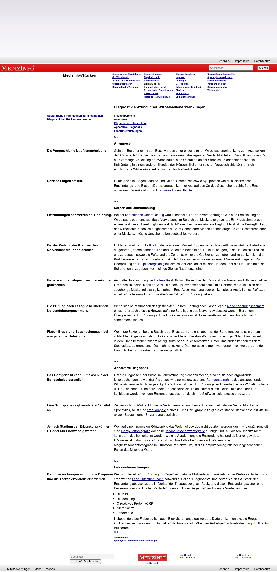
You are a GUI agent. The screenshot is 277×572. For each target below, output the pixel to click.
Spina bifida (182, 93)
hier (190, 190)
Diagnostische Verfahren (125, 86)
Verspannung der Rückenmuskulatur (217, 85)
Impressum (242, 61)
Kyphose (180, 77)
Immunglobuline (251, 523)
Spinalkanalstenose (186, 96)
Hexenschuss (151, 93)
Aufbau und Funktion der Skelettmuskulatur (126, 82)
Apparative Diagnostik (128, 127)
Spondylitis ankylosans (219, 77)
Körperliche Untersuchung (130, 123)
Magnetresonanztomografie (185, 431)
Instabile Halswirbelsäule (157, 96)
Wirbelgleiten (214, 90)
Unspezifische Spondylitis (221, 73)
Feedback (224, 61)
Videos (50, 569)
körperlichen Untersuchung (144, 214)
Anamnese (120, 119)
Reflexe (159, 280)
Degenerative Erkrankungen (159, 90)
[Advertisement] (138, 28)
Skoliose (180, 90)
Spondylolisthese (216, 80)
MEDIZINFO (18, 68)
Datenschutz (262, 61)
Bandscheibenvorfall (155, 86)
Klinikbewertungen (19, 569)
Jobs (38, 569)
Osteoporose (183, 83)
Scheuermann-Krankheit (189, 86)
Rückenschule (151, 80)
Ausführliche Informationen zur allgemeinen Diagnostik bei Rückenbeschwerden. (75, 117)
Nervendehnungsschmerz (245, 306)
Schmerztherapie (153, 73)
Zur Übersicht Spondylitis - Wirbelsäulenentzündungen (136, 539)
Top (116, 137)
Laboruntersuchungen (128, 131)
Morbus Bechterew (186, 73)
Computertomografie (135, 431)
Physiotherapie (152, 77)
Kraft (152, 245)
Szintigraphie (156, 410)
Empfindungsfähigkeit (154, 263)
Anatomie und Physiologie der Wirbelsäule (126, 75)
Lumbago (181, 80)
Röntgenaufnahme (219, 379)
